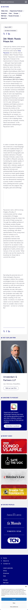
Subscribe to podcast (12, 426)
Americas (4, 13)
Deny (14, 603)
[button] (26, 586)
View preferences (14, 606)
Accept (14, 599)
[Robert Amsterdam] (7, 2)
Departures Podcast (16, 11)
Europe (16, 13)
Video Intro (4, 11)
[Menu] (26, 2)
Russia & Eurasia (14, 16)
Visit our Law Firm (11, 388)
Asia (10, 13)
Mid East (3, 16)
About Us (4, 18)
